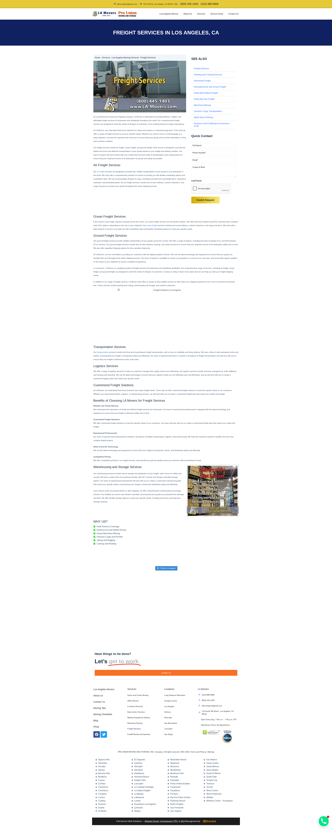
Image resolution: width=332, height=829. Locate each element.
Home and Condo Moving (137, 695)
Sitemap (211, 752)
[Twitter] (104, 734)
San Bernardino (170, 723)
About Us (187, 14)
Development (166, 821)
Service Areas (216, 14)
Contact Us (233, 14)
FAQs (96, 726)
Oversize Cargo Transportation (208, 111)
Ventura (167, 712)
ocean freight (152, 225)
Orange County (170, 701)
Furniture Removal (135, 706)
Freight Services (201, 68)
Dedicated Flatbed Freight (206, 93)
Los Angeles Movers (169, 14)
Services (201, 14)
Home (97, 58)
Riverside (168, 718)
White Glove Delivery (203, 117)
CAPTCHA (196, 181)
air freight (100, 172)
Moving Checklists (102, 714)
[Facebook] (96, 734)
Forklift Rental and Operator (138, 734)
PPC (176, 821)
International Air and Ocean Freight (210, 87)
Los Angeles (169, 706)
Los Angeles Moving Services (125, 58)
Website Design (152, 821)
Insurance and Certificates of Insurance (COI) (212, 124)
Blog (95, 720)
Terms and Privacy (198, 752)
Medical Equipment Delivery (138, 718)
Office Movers (133, 701)
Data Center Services (136, 712)
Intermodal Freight (202, 81)
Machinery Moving (202, 105)
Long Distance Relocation (174, 695)
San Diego (168, 734)
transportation (102, 352)
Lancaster (168, 729)
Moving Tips (99, 708)
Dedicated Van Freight (204, 99)
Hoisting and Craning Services (208, 75)
